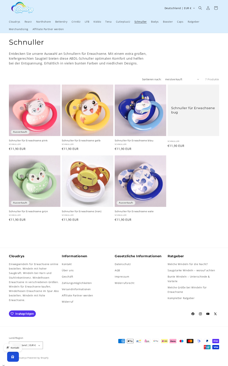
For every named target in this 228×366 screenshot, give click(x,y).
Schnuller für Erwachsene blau (134, 140)
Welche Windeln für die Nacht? (188, 264)
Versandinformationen (76, 289)
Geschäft (67, 276)
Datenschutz (123, 264)
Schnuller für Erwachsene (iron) (82, 211)
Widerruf (67, 301)
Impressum (122, 276)
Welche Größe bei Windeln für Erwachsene (187, 290)
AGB (117, 270)
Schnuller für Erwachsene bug (193, 110)
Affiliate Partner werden (77, 295)
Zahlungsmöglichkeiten (77, 283)
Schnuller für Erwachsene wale (134, 211)
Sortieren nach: (152, 79)
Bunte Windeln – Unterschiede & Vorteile (189, 279)
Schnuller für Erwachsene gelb (81, 140)
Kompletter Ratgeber (181, 298)
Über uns (68, 270)
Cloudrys (22, 357)
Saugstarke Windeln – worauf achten (191, 270)
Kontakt (67, 264)
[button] (200, 8)
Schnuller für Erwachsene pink (28, 140)
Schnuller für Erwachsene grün (28, 211)
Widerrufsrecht (124, 283)
